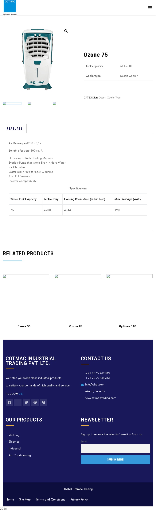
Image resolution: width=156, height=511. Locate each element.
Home (10, 499)
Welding (14, 435)
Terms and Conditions (50, 499)
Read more (24, 315)
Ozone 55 (24, 326)
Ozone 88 (75, 326)
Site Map (25, 499)
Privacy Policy (79, 499)
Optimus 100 (127, 326)
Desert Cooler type (109, 97)
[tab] (15, 128)
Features (15, 128)
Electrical (14, 441)
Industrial (15, 448)
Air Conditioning (20, 455)
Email (84, 441)
